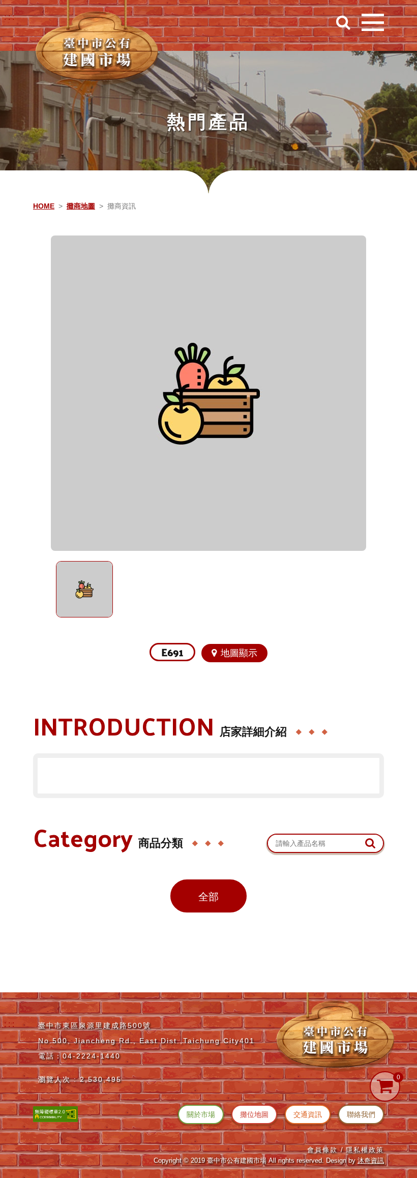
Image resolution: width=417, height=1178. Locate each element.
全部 (208, 896)
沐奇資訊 (371, 1160)
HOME (43, 206)
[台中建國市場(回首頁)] (96, 43)
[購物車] (385, 1086)
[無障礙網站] (55, 1113)
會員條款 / (325, 1150)
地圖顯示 (239, 653)
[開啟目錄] (373, 22)
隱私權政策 (365, 1150)
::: (10, 17)
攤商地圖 (81, 206)
